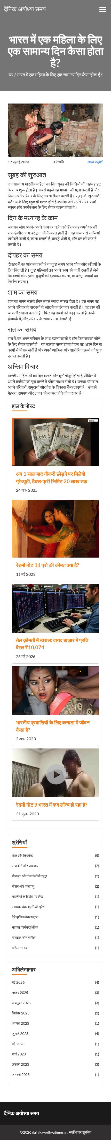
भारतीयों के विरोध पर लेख (55, 896)
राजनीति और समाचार (55, 866)
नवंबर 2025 (55, 992)
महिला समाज (55, 948)
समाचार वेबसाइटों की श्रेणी (55, 907)
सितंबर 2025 (55, 1013)
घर (11, 74)
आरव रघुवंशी (95, 162)
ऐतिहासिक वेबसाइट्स (55, 917)
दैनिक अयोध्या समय (25, 9)
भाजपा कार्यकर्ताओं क (55, 927)
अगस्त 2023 (55, 1023)
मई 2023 (55, 1044)
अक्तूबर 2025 (55, 1003)
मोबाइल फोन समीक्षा (55, 937)
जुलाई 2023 (55, 1033)
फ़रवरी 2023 (55, 1064)
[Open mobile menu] (102, 9)
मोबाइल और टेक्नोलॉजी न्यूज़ (55, 876)
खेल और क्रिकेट (55, 855)
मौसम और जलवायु (55, 886)
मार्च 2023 (55, 1054)
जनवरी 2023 (55, 1074)
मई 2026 (55, 982)
